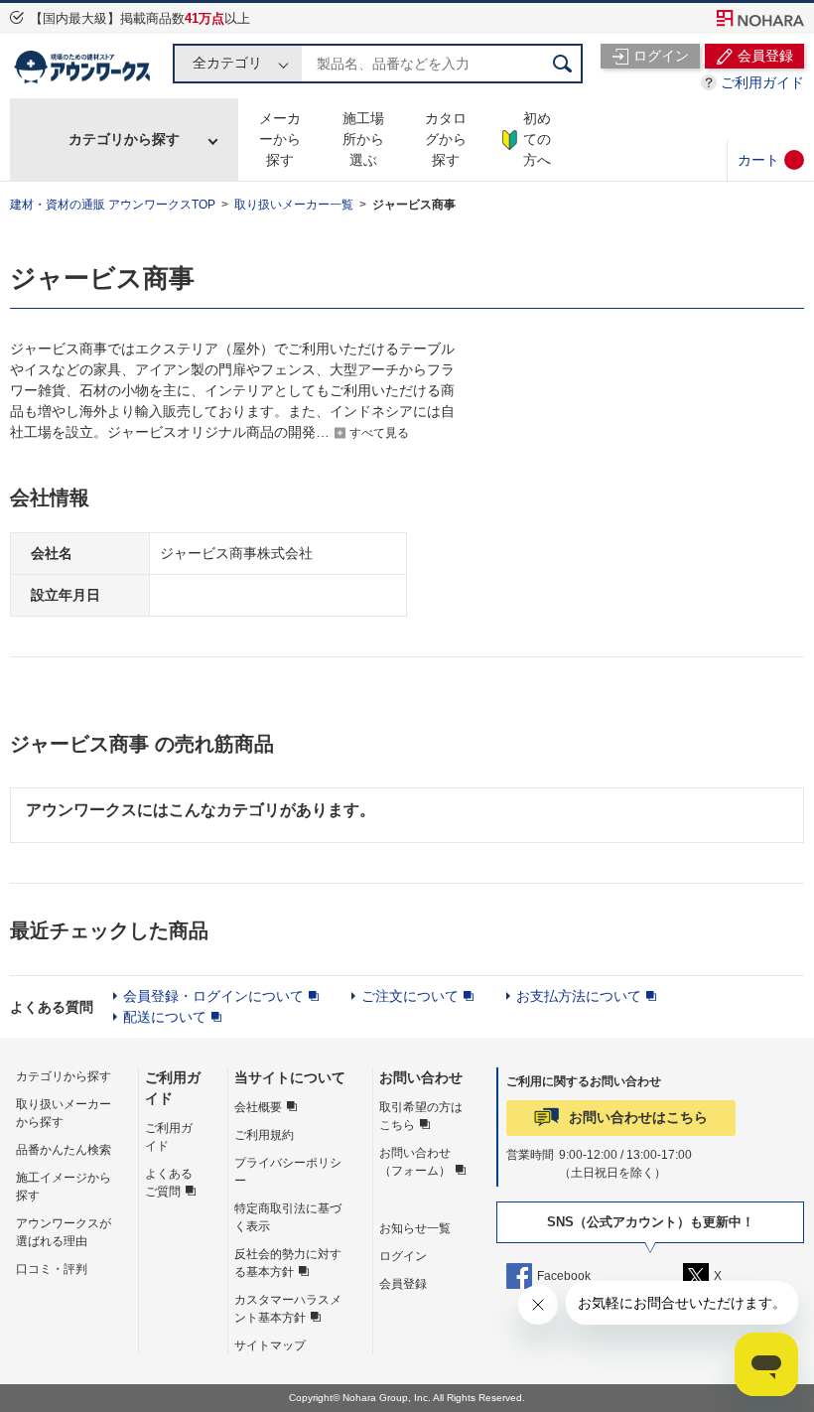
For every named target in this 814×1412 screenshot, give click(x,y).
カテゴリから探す (124, 139)
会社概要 (258, 1107)
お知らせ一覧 (415, 1228)
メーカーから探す (280, 139)
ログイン (403, 1256)
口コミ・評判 (51, 1269)
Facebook (564, 1276)
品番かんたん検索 (63, 1150)
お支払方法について (578, 996)
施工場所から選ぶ (363, 139)
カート (758, 160)
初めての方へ (537, 139)
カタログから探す (446, 139)
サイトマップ (270, 1345)
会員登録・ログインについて (213, 996)
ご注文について (410, 996)
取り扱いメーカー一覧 (293, 205)
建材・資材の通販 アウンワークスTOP (112, 205)
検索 (563, 63)
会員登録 (403, 1284)
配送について (164, 1017)
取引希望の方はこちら (421, 1116)
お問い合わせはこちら (638, 1117)
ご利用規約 (264, 1135)
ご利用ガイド (762, 82)
